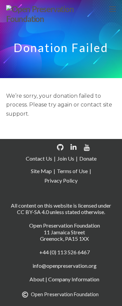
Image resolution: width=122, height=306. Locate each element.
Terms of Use (72, 171)
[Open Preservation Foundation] (59, 20)
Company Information (73, 279)
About (36, 279)
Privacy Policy (61, 180)
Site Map (41, 171)
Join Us (65, 158)
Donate (88, 158)
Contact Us (39, 158)
